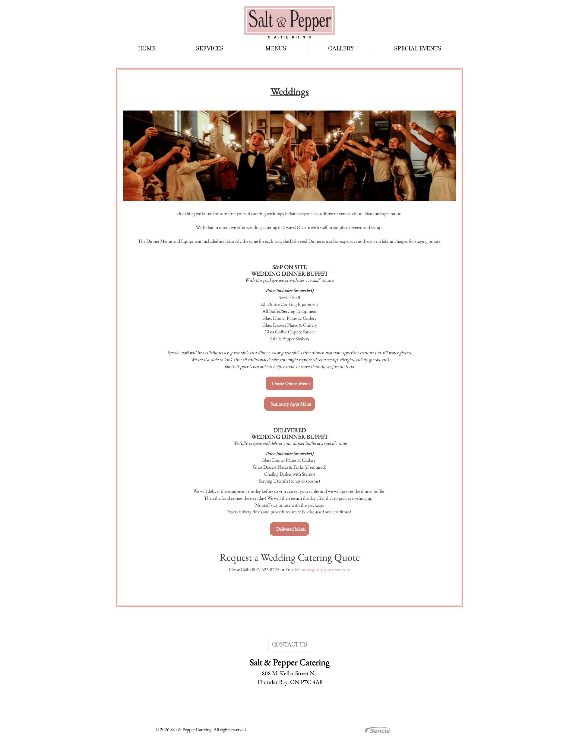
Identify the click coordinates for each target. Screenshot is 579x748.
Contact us (289, 644)
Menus (276, 48)
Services (210, 48)
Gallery (341, 48)
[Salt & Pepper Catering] (289, 22)
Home (147, 48)
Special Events (417, 48)
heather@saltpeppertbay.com (324, 569)
